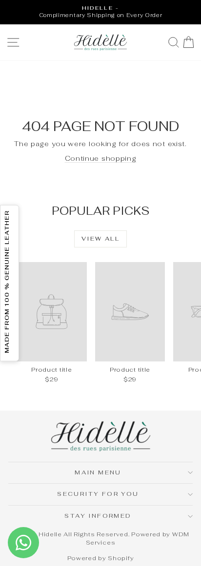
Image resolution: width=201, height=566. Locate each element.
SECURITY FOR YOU (98, 494)
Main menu (98, 472)
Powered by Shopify (100, 558)
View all (100, 239)
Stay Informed (97, 516)
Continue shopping (101, 158)
